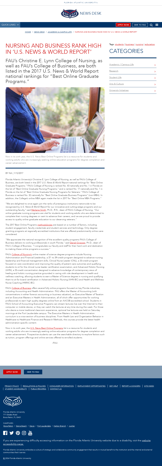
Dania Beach (21, 426)
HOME (28, 32)
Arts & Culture (116, 83)
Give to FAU (140, 25)
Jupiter (72, 426)
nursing (139, 44)
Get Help (113, 386)
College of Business (21, 288)
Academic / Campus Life (121, 64)
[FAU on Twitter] (11, 433)
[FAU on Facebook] (5, 433)
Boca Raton (8, 426)
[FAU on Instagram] (24, 433)
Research (113, 70)
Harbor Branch (60, 426)
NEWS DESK (39, 32)
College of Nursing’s (22, 254)
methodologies (45, 224)
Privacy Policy (12, 386)
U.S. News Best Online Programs (46, 328)
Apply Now (123, 25)
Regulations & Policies (34, 386)
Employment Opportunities (92, 386)
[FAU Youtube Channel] (30, 433)
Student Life (115, 77)
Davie (32, 426)
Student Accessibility (16, 389)
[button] (151, 24)
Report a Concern (131, 386)
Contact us (56, 389)
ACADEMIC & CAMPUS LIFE (60, 32)
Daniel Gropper (77, 242)
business (129, 44)
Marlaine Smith (38, 210)
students (119, 44)
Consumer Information (62, 386)
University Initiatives (119, 90)
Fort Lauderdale (44, 426)
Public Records (38, 389)
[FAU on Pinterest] (18, 433)
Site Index (149, 386)
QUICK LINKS (9, 24)
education (150, 44)
